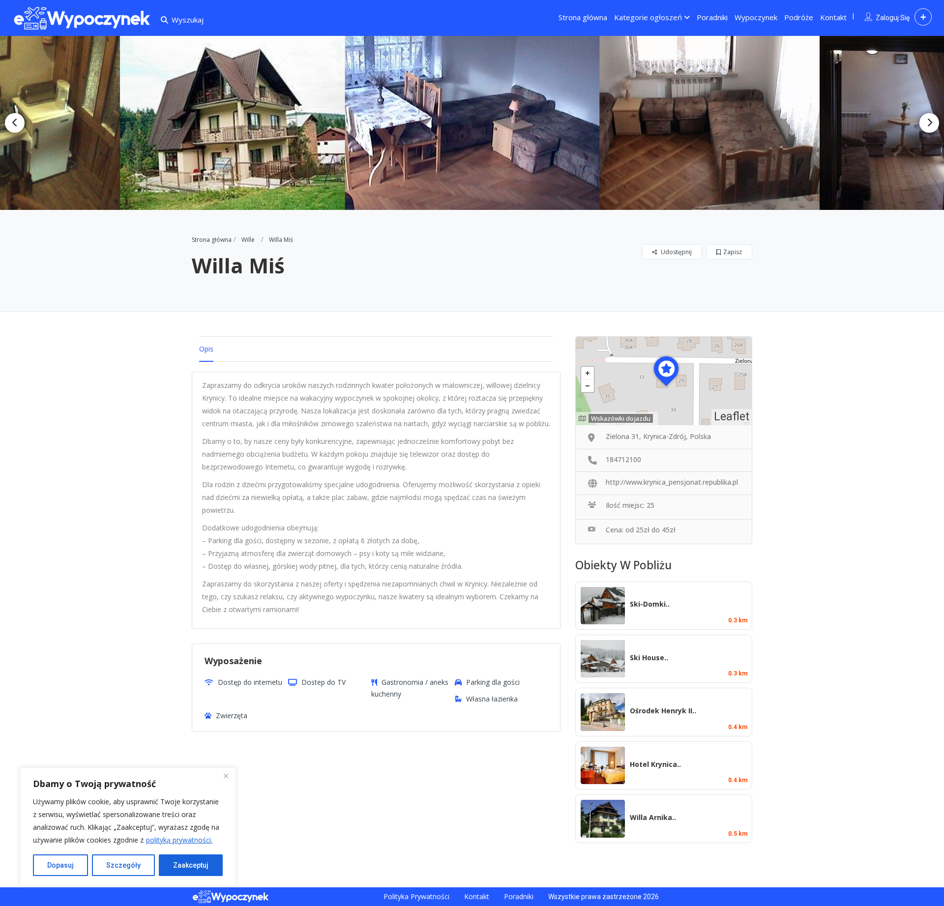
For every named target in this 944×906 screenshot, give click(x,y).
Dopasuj (60, 865)
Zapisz (732, 252)
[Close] (226, 776)
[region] (128, 826)
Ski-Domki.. (650, 604)
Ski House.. (649, 657)
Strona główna (583, 17)
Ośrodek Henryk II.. (663, 710)
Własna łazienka (492, 698)
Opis (206, 348)
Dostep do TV (323, 682)
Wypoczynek (756, 17)
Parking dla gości (493, 682)
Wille (248, 239)
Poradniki (712, 17)
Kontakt (833, 17)
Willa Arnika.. (653, 817)
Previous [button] (15, 123)
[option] (240, 123)
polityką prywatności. (179, 840)
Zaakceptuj (190, 865)
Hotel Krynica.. (655, 764)
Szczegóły (123, 865)
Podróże (798, 17)
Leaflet (731, 416)
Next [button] (929, 123)
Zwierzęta (231, 715)
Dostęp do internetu (250, 682)
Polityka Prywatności (416, 896)
